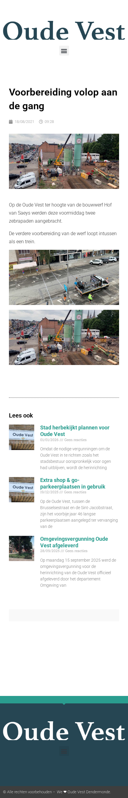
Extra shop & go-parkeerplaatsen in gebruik (72, 483)
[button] (64, 51)
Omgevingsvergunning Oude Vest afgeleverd (74, 542)
